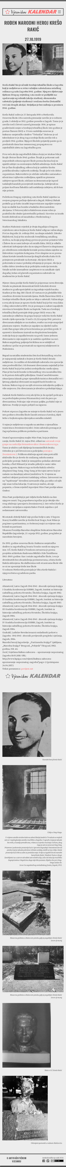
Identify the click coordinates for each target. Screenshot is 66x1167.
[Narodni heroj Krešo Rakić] (26, 724)
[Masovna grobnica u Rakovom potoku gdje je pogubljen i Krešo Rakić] (26, 902)
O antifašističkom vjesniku (16, 1159)
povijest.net (27, 668)
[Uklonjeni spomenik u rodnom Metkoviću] (25, 1107)
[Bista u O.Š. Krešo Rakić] (26, 1035)
